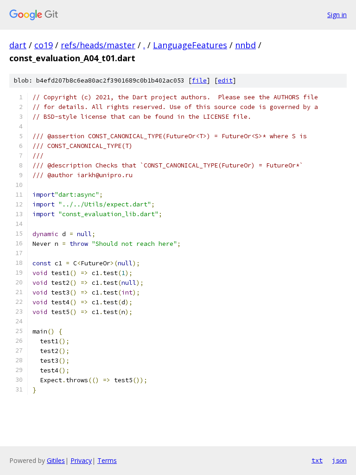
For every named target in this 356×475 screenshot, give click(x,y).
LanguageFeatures (190, 45)
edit (225, 80)
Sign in (337, 14)
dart (17, 45)
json (339, 460)
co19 (43, 45)
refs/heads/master (98, 45)
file (199, 80)
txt (317, 460)
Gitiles (56, 460)
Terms (107, 460)
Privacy (81, 460)
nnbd (245, 45)
